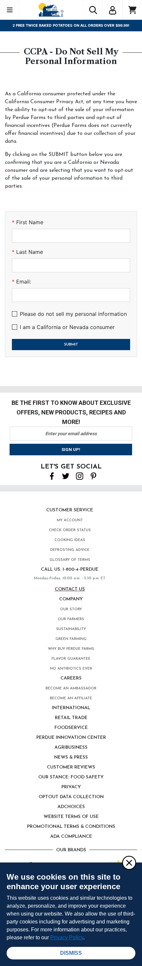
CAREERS (71, 678)
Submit (71, 345)
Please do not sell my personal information (73, 314)
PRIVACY (71, 787)
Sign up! (70, 449)
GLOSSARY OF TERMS (70, 560)
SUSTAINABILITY (71, 629)
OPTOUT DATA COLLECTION (71, 797)
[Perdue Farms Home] (51, 9)
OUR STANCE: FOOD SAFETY (71, 777)
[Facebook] (51, 475)
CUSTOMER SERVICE (69, 510)
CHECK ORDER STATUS (70, 530)
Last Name (29, 252)
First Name (29, 222)
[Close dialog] (129, 862)
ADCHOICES (71, 806)
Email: (23, 281)
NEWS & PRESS (71, 757)
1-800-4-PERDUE (80, 569)
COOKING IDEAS (69, 540)
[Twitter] (65, 475)
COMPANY (71, 599)
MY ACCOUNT (70, 520)
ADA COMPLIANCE (71, 836)
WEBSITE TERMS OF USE (71, 816)
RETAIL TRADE (71, 717)
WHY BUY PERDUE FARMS (71, 649)
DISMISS (71, 953)
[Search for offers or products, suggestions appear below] (93, 10)
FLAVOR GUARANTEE (71, 659)
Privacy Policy (66, 937)
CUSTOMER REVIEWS (71, 767)
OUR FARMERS (71, 619)
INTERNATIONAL (71, 708)
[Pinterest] (93, 475)
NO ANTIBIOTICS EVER (71, 669)
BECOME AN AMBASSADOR (71, 688)
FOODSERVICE (71, 727)
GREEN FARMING (71, 639)
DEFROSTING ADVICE (69, 550)
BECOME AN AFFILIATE (71, 698)
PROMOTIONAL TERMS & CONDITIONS (71, 826)
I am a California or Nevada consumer (67, 327)
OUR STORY (71, 609)
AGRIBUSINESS (71, 747)
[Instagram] (79, 475)
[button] (113, 9)
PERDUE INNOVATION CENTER (71, 737)
